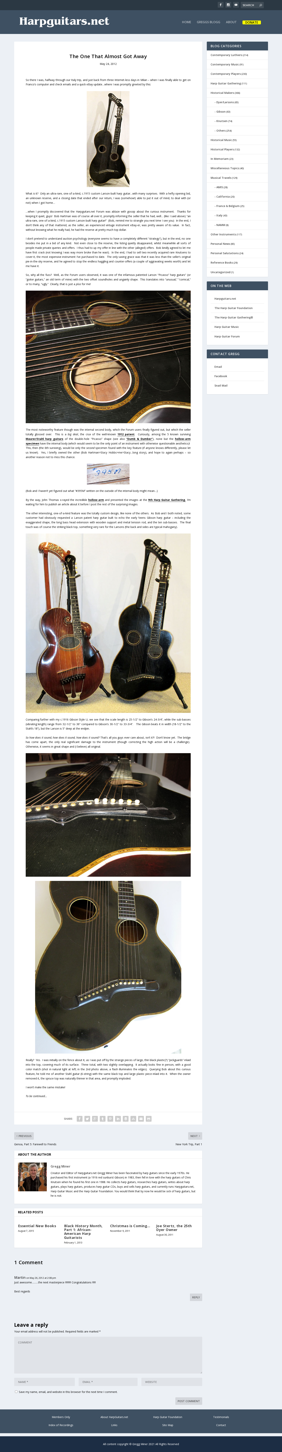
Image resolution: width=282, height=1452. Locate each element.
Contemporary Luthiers (226, 55)
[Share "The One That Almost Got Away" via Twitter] (87, 1119)
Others (221, 130)
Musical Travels (221, 178)
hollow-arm (96, 500)
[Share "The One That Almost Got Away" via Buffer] (125, 1119)
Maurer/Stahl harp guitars (44, 439)
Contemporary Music (225, 64)
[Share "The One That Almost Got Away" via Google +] (95, 1119)
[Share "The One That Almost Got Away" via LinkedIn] (118, 1119)
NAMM (220, 225)
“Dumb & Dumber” (139, 439)
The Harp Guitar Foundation (233, 308)
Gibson (221, 111)
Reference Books (222, 262)
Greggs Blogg (208, 22)
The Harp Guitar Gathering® (233, 317)
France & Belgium (228, 206)
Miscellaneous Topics (225, 168)
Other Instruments (223, 234)
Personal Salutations (225, 253)
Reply (196, 1297)
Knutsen (222, 121)
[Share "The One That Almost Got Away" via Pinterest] (110, 1119)
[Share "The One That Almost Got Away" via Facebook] (79, 1119)
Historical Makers (222, 93)
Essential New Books (37, 1226)
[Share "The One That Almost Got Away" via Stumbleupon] (133, 1119)
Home (186, 22)
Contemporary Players (226, 74)
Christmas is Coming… (130, 1226)
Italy (219, 215)
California (223, 196)
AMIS (219, 187)
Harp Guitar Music (226, 327)
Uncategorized (220, 272)
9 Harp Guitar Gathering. (167, 500)
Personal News (220, 244)
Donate (251, 23)
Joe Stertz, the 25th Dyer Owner (174, 1228)
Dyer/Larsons (225, 102)
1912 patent (126, 434)
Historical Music (221, 140)
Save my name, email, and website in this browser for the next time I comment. (68, 1392)
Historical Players (222, 149)
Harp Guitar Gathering (226, 83)
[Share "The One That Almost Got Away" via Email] (141, 1119)
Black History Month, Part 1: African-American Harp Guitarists (83, 1232)
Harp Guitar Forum (227, 336)
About (231, 22)
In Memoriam (220, 159)
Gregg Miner (61, 1166)
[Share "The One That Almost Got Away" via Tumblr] (102, 1119)
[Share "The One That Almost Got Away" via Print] (149, 1119)
